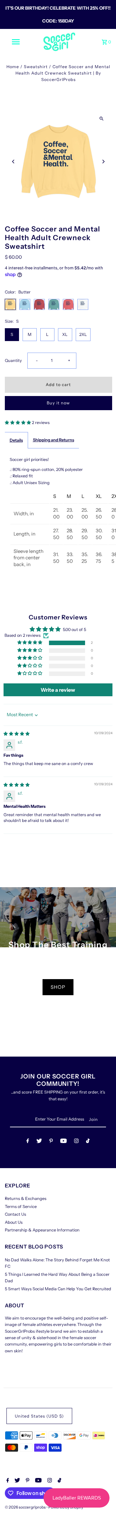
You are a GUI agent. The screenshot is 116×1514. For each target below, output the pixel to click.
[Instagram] (76, 1142)
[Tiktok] (88, 1142)
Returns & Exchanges (25, 1198)
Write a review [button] (58, 690)
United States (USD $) (39, 1416)
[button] (18, 422)
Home (12, 66)
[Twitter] (39, 1142)
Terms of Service (21, 1206)
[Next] (103, 161)
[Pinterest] (51, 1142)
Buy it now (58, 403)
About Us (14, 1222)
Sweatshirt (36, 66)
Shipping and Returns (53, 439)
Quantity (13, 360)
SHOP (58, 987)
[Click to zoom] (101, 118)
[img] (17, 733)
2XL (83, 334)
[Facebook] (27, 1142)
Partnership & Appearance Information (42, 1230)
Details (16, 440)
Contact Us (15, 1214)
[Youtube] (63, 1142)
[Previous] (13, 161)
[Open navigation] (15, 42)
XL (65, 334)
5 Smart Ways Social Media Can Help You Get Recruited (58, 1288)
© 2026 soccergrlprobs (25, 1507)
